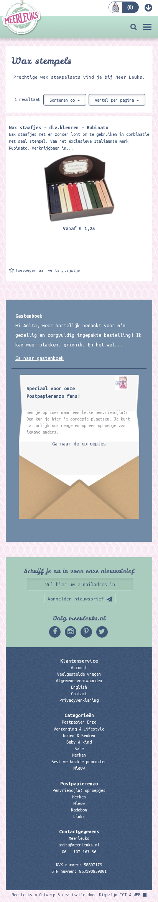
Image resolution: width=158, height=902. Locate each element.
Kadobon (79, 810)
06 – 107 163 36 (79, 851)
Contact (79, 693)
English (79, 687)
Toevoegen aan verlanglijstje (48, 270)
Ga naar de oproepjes (79, 443)
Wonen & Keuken (79, 735)
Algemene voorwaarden (79, 680)
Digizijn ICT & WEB (119, 894)
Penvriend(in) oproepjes (79, 790)
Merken (79, 755)
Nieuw (79, 768)
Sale (79, 748)
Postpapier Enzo (79, 722)
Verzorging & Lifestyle (79, 729)
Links (79, 816)
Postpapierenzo (79, 783)
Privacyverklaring (79, 700)
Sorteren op (63, 100)
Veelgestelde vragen (79, 674)
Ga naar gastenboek (39, 358)
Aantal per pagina (115, 100)
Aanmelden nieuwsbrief (76, 598)
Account (79, 667)
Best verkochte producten (79, 761)
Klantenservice (79, 660)
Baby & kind (79, 742)
